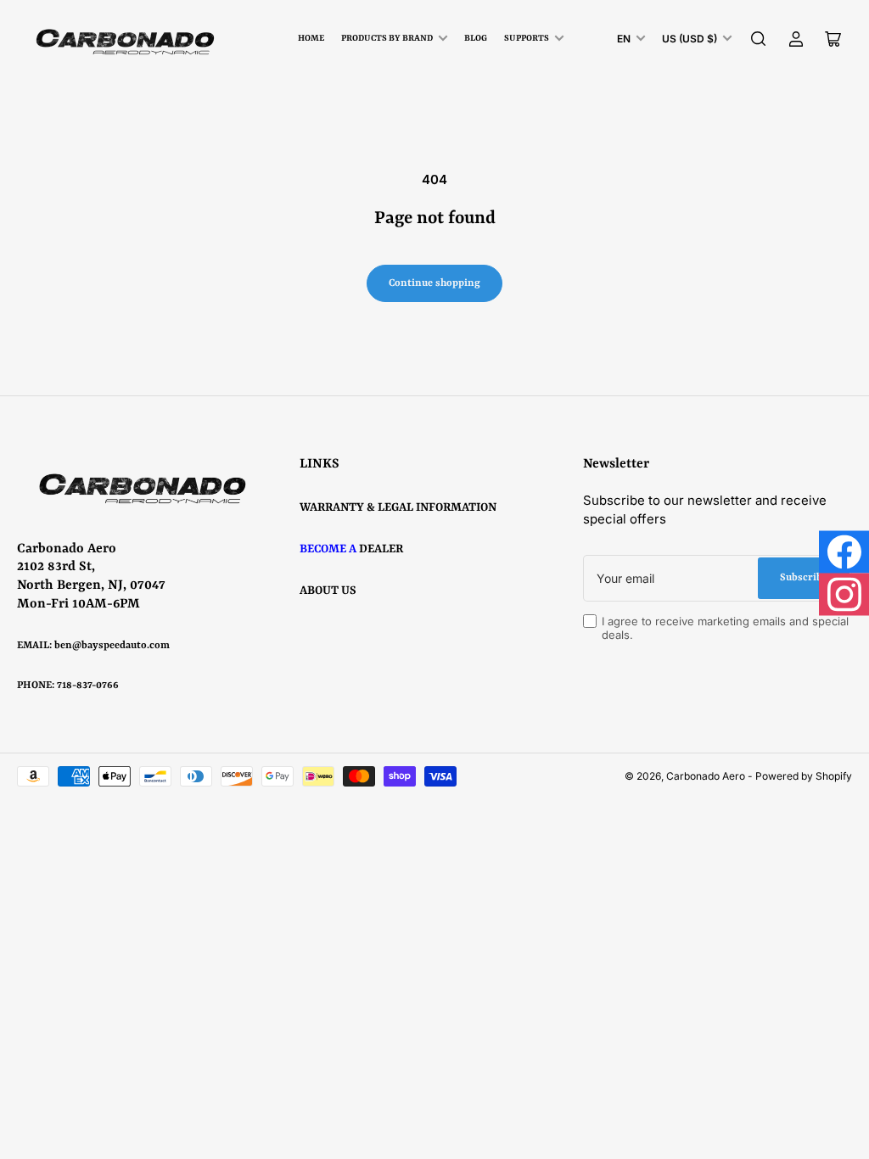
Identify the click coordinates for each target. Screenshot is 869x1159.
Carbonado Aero (705, 776)
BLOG (475, 38)
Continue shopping (434, 283)
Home (311, 38)
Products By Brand (387, 38)
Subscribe (803, 578)
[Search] (758, 39)
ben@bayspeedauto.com (112, 646)
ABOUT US (328, 590)
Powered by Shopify (803, 776)
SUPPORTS (526, 38)
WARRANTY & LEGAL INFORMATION (398, 507)
